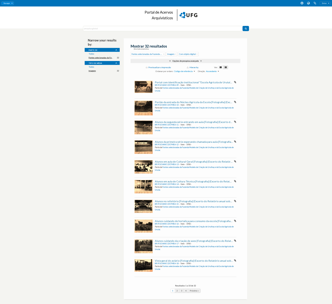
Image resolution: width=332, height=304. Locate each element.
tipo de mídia (95, 62)
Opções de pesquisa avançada (185, 61)
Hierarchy (193, 67)
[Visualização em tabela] (225, 67)
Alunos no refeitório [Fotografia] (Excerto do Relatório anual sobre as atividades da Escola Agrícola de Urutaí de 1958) (224, 201)
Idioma (308, 3)
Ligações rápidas (302, 3)
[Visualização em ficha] (220, 67)
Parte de (93, 49)
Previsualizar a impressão (159, 67)
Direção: (201, 71)
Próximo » (194, 290)
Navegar (7, 3)
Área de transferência (315, 3)
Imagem (92, 70)
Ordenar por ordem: (164, 71)
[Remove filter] (163, 54)
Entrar (324, 3)
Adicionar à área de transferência (235, 82)
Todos (91, 53)
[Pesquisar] (246, 28)
